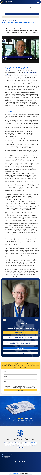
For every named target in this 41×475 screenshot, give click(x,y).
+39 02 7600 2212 (7, 457)
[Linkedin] (19, 461)
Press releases (20, 445)
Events (13, 445)
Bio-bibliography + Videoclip (20, 332)
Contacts (34, 445)
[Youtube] (25, 461)
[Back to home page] (2, 2)
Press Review (27, 445)
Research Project (20, 348)
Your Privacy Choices (24, 473)
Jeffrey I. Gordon (19, 7)
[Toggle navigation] (37, 2)
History (5, 442)
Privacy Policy (17, 466)
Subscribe (20, 390)
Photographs (20, 447)
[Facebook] (16, 461)
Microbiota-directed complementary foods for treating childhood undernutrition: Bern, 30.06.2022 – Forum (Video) (20, 343)
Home (7, 7)
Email (5, 381)
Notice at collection (14, 473)
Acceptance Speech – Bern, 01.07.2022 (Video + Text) (20, 337)
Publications (7, 445)
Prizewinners (11, 7)
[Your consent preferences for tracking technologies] (39, 473)
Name (5, 371)
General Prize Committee (14, 442)
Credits (20, 469)
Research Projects (26, 442)
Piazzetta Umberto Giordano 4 (9, 454)
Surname (5, 376)
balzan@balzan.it (7, 456)
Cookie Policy (23, 466)
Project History (20, 353)
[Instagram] (22, 461)
